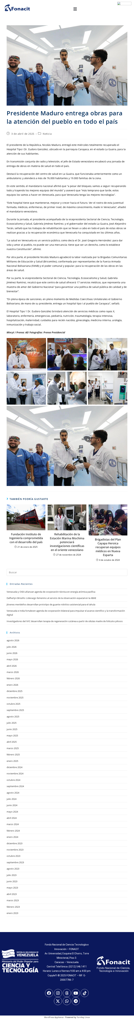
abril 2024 (12, 817)
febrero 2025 (13, 754)
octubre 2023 (13, 855)
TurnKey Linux (83, 1017)
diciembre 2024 (14, 767)
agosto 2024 (13, 792)
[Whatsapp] (67, 1001)
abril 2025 (12, 741)
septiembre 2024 (15, 786)
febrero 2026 (13, 678)
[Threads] (67, 993)
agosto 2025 (13, 716)
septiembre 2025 (15, 710)
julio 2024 (11, 798)
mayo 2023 (12, 887)
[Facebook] (49, 993)
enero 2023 (12, 913)
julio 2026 (11, 646)
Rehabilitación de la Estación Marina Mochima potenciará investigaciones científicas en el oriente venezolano (67, 542)
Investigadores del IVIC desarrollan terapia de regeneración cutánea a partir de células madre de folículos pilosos (65, 621)
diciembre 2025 (14, 691)
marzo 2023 (13, 900)
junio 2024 (12, 805)
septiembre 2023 (15, 862)
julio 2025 (11, 722)
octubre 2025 (13, 703)
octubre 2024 (13, 780)
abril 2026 (12, 665)
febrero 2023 (13, 906)
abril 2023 (12, 894)
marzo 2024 (13, 824)
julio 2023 (11, 875)
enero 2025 (12, 761)
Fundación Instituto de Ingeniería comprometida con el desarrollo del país (26, 538)
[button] (75, 9)
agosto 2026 (13, 640)
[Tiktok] (85, 993)
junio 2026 (12, 653)
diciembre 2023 (14, 843)
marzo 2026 (13, 672)
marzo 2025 (13, 748)
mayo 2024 (12, 811)
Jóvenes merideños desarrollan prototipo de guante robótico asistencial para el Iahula (51, 604)
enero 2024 (12, 836)
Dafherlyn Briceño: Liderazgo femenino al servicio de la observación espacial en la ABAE (51, 598)
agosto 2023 (13, 868)
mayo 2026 (12, 659)
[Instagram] (58, 993)
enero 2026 (12, 684)
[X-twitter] (58, 1001)
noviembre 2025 (15, 697)
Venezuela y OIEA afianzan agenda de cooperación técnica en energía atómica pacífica (51, 591)
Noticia (47, 133)
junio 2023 (12, 881)
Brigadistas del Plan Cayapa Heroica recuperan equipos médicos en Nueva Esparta (108, 547)
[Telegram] (76, 1001)
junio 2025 (12, 729)
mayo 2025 (12, 735)
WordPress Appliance (54, 1017)
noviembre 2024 (15, 773)
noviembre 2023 (15, 849)
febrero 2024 (13, 830)
